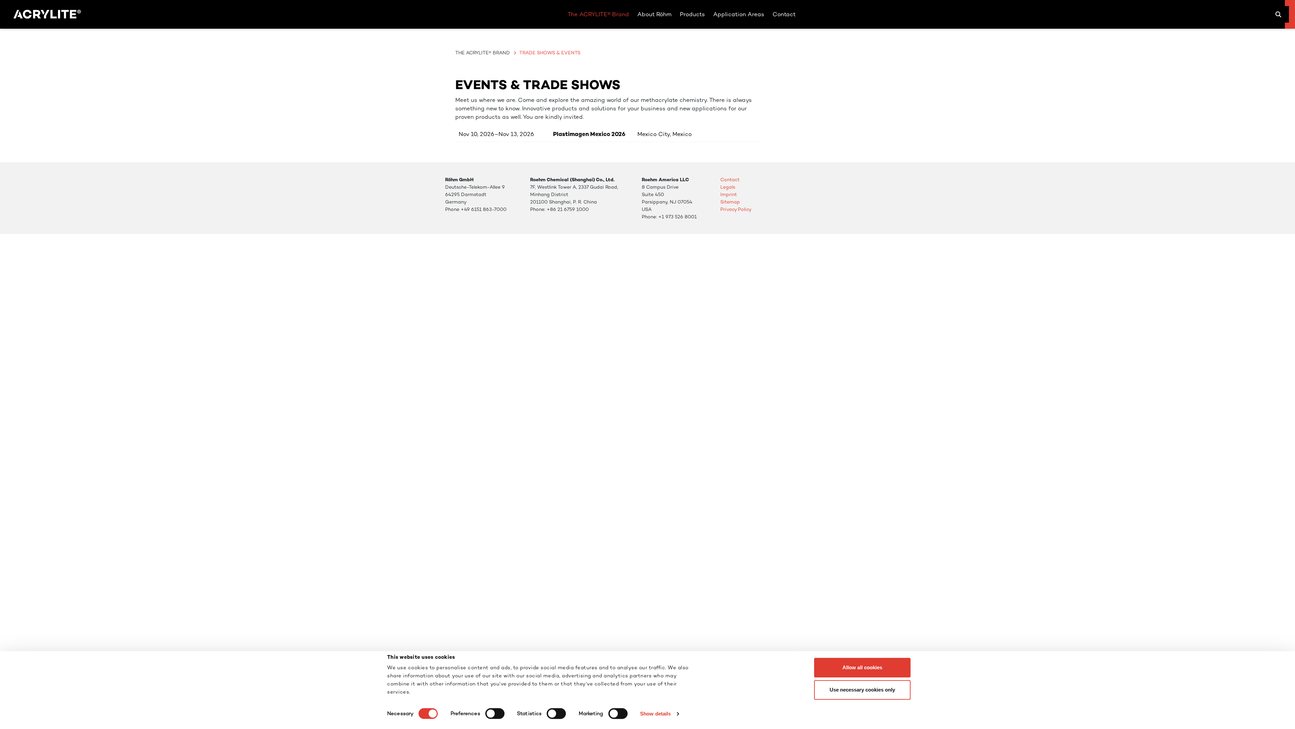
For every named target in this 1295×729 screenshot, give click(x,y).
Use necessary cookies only (862, 690)
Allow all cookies (862, 667)
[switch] (495, 713)
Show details (655, 714)
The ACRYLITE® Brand (482, 52)
